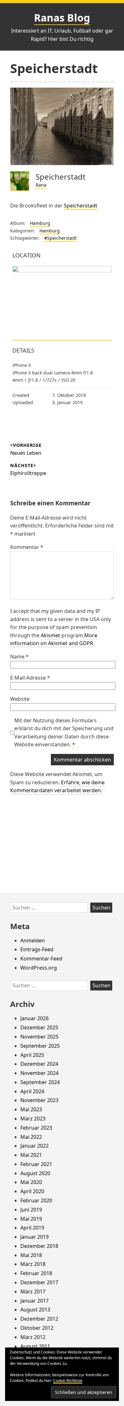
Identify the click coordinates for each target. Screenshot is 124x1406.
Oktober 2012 (36, 1327)
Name (19, 656)
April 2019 (32, 1227)
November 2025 (39, 1036)
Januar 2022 (34, 1145)
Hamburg (40, 223)
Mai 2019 (31, 1218)
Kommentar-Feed (41, 958)
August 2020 (35, 1173)
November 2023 (39, 1100)
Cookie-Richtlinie (67, 1380)
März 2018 (32, 1264)
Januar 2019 (34, 1236)
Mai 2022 (31, 1136)
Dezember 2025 (39, 1027)
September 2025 (40, 1045)
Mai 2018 (31, 1255)
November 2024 (39, 1073)
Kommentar (26, 547)
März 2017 (32, 1291)
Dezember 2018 (39, 1246)
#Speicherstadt (60, 238)
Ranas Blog (62, 17)
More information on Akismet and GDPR (53, 639)
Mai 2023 (31, 1109)
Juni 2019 (31, 1209)
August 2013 (35, 1309)
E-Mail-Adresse (30, 677)
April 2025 (32, 1054)
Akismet (50, 635)
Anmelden (32, 940)
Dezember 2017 (39, 1282)
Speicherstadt (80, 205)
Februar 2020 (36, 1200)
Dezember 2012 (39, 1318)
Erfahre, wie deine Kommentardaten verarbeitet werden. (57, 786)
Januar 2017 (34, 1300)
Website (20, 698)
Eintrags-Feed (36, 949)
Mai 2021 (31, 1154)
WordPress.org (38, 967)
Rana (41, 185)
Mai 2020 (31, 1182)
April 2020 (32, 1191)
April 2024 (32, 1091)
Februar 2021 (36, 1164)
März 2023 (32, 1118)
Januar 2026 (34, 1018)
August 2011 (35, 1346)
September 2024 (40, 1082)
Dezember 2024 (39, 1063)
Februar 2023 (36, 1127)
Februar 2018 (36, 1273)
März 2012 (32, 1337)
